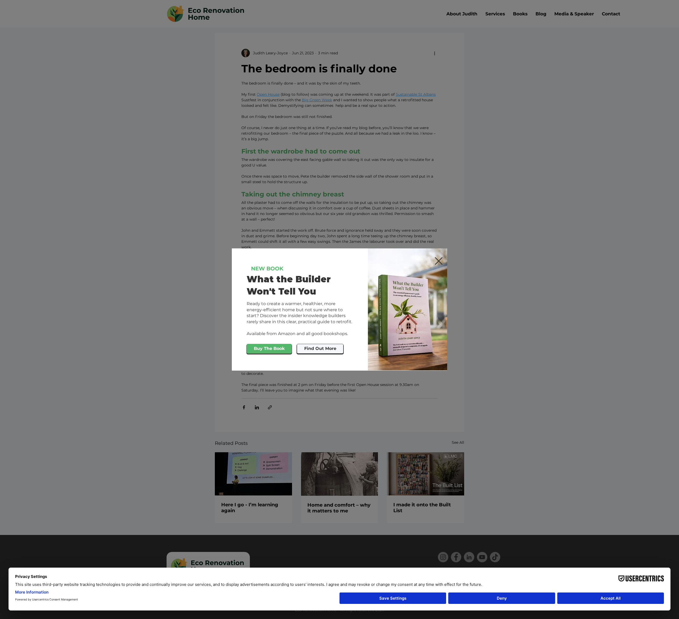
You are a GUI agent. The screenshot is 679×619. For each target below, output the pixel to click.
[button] (439, 261)
